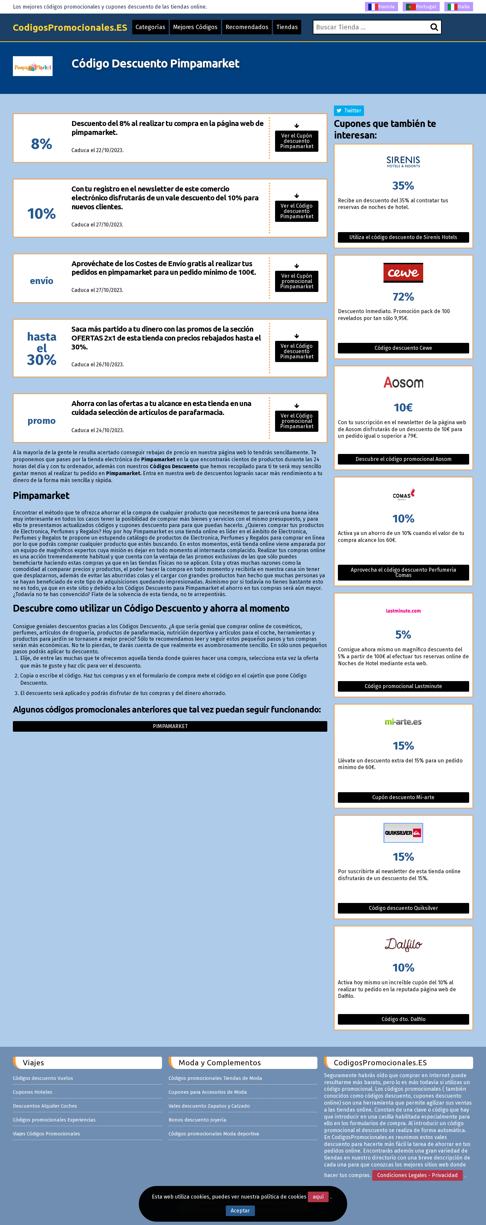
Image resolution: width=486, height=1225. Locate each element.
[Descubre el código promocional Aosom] (403, 384)
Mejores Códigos (195, 27)
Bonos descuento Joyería (197, 1120)
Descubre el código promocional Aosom (403, 459)
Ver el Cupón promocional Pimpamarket (296, 281)
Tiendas (287, 27)
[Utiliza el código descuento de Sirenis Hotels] (403, 162)
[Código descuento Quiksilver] (403, 833)
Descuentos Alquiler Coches (45, 1106)
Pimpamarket (170, 726)
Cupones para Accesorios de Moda (208, 1092)
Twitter (351, 110)
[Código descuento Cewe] (403, 273)
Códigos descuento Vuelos (43, 1078)
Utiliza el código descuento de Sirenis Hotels (403, 237)
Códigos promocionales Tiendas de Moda (215, 1078)
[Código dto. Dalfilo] (403, 944)
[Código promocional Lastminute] (403, 611)
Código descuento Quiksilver (403, 908)
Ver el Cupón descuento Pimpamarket (296, 141)
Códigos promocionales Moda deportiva (214, 1134)
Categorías (150, 27)
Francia (386, 7)
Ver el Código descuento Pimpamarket (296, 211)
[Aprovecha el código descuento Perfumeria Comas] (403, 495)
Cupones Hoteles (32, 1092)
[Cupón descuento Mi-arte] (403, 722)
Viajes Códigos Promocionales (46, 1134)
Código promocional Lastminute (403, 686)
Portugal (426, 7)
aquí (318, 1197)
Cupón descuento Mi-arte (403, 797)
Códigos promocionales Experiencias (54, 1120)
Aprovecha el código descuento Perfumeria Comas (403, 572)
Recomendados (246, 27)
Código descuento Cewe (403, 348)
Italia (464, 7)
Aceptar (240, 1210)
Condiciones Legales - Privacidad (417, 1175)
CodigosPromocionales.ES (70, 27)
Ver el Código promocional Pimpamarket (296, 421)
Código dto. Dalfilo (403, 1019)
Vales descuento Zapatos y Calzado (209, 1106)
